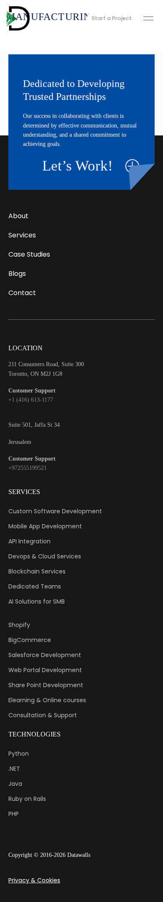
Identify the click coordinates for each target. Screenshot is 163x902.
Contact (22, 293)
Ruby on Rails (27, 799)
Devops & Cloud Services (44, 556)
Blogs (17, 273)
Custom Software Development (55, 511)
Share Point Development (45, 685)
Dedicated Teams (34, 586)
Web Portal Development (45, 670)
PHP (13, 814)
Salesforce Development (44, 655)
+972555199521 (27, 468)
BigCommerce (29, 640)
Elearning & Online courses (47, 700)
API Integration (29, 541)
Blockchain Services (37, 571)
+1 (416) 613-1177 (30, 400)
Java (15, 784)
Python (18, 753)
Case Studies (29, 254)
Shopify (19, 625)
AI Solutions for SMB (36, 601)
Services (22, 235)
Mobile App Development (45, 526)
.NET (14, 768)
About (18, 216)
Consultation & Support (42, 715)
